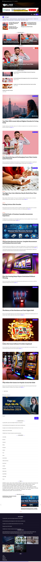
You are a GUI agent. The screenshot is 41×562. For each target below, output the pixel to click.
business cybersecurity (8, 249)
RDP (27, 488)
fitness (18, 486)
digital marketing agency (17, 484)
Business (23, 38)
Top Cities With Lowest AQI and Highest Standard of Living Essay (14, 23)
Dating (5, 39)
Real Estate (4, 468)
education (4, 485)
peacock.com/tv (17, 488)
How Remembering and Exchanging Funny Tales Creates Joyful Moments (31, 23)
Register (3, 556)
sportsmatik (18, 489)
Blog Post (4, 558)
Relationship (9, 39)
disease (33, 484)
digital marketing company (27, 484)
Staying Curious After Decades (27, 26)
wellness (29, 489)
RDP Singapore (31, 488)
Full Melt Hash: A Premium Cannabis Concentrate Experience (17, 214)
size (15, 489)
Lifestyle (11, 533)
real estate (36, 488)
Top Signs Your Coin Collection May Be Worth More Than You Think (13, 27)
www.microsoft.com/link (17, 490)
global (21, 486)
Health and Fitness (5, 460)
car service (4, 484)
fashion (15, 486)
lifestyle (34, 486)
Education (4, 447)
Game (3, 342)
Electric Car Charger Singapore (11, 485)
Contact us (4, 557)
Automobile (4, 531)
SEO (7, 489)
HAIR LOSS (24, 486)
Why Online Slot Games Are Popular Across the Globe (18, 382)
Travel (13, 39)
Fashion (3, 450)
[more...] (12, 127)
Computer (4, 442)
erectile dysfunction (21, 485)
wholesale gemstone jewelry (7, 490)
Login (3, 555)
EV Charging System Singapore (8, 486)
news (13, 488)
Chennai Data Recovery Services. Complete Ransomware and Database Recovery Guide (19, 242)
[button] (35, 48)
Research (4, 489)
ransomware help (16, 250)
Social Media (4, 473)
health (28, 486)
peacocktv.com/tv (23, 488)
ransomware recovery (22, 250)
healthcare (31, 486)
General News (29, 531)
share (9, 489)
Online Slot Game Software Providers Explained (17, 344)
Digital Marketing (10, 484)
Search (36, 418)
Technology (4, 476)
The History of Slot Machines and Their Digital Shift (18, 310)
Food (3, 452)
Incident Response (29, 249)
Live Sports (4, 488)
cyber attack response (15, 249)
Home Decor (4, 463)
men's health (9, 488)
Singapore (12, 489)
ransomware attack (10, 250)
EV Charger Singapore (28, 485)
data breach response (22, 249)
